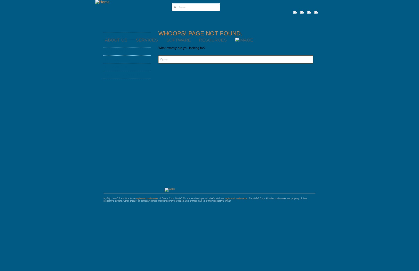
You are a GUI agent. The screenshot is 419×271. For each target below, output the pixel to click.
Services (115, 43)
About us (115, 35)
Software (116, 51)
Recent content (123, 74)
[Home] (102, 2)
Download (117, 67)
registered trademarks (147, 198)
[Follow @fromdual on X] (170, 189)
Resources (118, 59)
